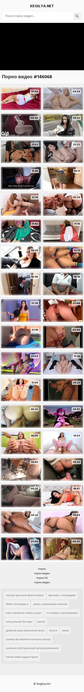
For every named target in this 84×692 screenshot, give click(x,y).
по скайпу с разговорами (62, 613)
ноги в (53, 630)
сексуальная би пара (19, 621)
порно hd (42, 578)
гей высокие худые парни (22, 657)
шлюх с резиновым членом (50, 604)
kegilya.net (42, 6)
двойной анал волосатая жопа (25, 630)
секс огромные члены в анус (24, 613)
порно (42, 569)
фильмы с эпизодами (62, 595)
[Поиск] (77, 16)
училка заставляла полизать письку (28, 639)
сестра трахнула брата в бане (25, 595)
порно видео (42, 573)
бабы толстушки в (17, 604)
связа (65, 630)
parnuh (41, 621)
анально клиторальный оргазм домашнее (32, 648)
